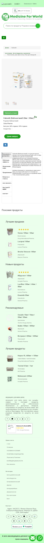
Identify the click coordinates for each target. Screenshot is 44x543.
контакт (5, 193)
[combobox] (17, 4)
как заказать (7, 183)
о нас (8, 444)
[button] (8, 516)
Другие (9, 485)
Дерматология (11, 492)
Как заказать (11, 464)
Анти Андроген (11, 478)
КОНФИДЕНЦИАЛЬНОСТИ (15, 461)
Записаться (28, 4)
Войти (34, 4)
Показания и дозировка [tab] (6, 155)
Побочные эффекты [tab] (6, 161)
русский (7, 4)
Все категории (11, 495)
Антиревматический (13, 481)
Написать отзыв (11, 113)
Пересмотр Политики (13, 457)
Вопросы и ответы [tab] (6, 178)
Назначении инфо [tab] (6, 167)
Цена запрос (12, 136)
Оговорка (10, 447)
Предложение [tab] (7, 172)
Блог (8, 498)
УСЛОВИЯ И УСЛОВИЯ (13, 450)
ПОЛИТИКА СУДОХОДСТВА (15, 454)
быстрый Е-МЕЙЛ (6, 188)
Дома (7, 48)
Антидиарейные (12, 488)
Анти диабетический (13, 475)
